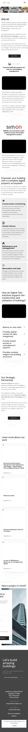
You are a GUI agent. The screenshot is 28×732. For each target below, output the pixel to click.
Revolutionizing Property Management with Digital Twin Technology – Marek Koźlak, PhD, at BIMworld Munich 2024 (14, 465)
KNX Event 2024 (9, 495)
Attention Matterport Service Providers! (13, 530)
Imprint (14, 716)
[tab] (14, 327)
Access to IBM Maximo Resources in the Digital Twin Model (13, 562)
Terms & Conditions (14, 713)
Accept (14, 725)
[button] (2, 10)
